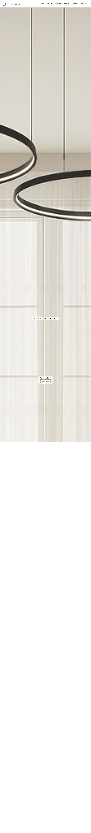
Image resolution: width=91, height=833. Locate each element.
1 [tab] (44, 830)
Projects (50, 3)
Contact (83, 3)
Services (67, 3)
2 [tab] (46, 830)
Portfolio (58, 3)
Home (42, 3)
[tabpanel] (45, 416)
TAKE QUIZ (45, 381)
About (75, 3)
